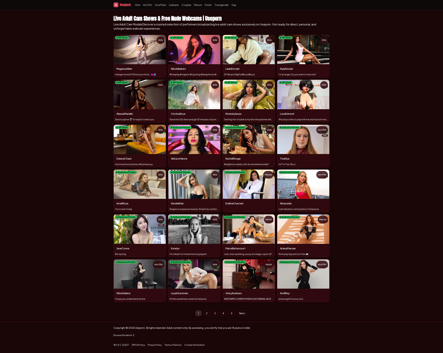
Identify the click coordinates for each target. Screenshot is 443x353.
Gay (234, 4)
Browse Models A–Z (124, 335)
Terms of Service (173, 345)
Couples (186, 4)
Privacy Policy (155, 345)
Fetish (208, 4)
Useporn (123, 4)
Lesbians (174, 4)
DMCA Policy (138, 345)
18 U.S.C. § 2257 (121, 345)
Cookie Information (194, 345)
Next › (242, 313)
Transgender (221, 4)
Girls (137, 4)
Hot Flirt (147, 4)
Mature (198, 4)
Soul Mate (160, 4)
